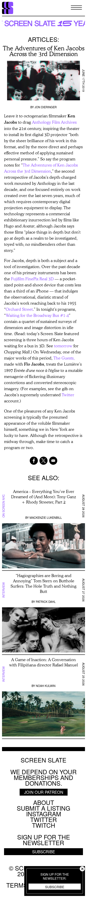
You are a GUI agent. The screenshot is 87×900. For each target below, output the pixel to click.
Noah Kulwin (45, 686)
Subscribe (54, 887)
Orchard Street (19, 309)
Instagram (43, 813)
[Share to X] (43, 461)
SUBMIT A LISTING (43, 808)
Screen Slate (43, 760)
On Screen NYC (3, 506)
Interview (3, 590)
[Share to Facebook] (34, 461)
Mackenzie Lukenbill (46, 518)
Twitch (43, 825)
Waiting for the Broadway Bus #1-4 (37, 315)
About (43, 802)
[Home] (7, 8)
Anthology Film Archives (54, 122)
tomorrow (63, 345)
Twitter (68, 394)
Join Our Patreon (43, 792)
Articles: (43, 39)
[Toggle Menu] (76, 7)
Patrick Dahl (46, 602)
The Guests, (64, 358)
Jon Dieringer (46, 107)
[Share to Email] (53, 461)
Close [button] (82, 868)
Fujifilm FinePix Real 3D (32, 278)
